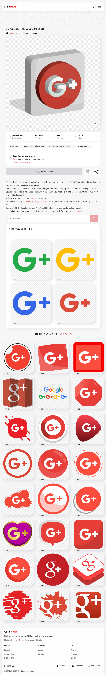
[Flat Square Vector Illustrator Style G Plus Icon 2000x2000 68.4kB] (88, 534)
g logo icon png (84, 146)
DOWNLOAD (46, 172)
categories (78, 211)
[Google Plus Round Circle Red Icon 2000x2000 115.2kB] (53, 499)
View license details (21, 162)
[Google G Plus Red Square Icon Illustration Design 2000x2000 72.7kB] (53, 357)
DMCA (73, 658)
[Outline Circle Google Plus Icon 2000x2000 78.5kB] (18, 463)
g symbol (14, 146)
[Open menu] (99, 6)
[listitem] (62, 666)
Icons (82, 135)
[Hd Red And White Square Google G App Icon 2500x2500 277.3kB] (88, 605)
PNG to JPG (9, 658)
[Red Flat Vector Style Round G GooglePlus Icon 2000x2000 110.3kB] (18, 570)
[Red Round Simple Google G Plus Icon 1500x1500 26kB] (53, 570)
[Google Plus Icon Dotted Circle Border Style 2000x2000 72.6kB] (88, 463)
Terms (73, 650)
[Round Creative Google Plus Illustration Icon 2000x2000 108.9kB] (53, 463)
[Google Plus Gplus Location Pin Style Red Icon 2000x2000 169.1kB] (53, 534)
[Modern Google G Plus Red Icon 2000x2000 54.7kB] (88, 428)
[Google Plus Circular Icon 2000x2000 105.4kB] (88, 499)
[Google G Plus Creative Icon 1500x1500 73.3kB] (53, 605)
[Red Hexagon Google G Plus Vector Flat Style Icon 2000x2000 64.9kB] (88, 393)
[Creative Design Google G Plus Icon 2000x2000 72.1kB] (18, 428)
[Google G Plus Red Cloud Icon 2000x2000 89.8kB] (18, 499)
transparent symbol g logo (33, 146)
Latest (7, 650)
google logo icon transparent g (61, 146)
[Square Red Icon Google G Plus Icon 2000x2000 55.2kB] (88, 357)
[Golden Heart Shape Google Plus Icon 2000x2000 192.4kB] (18, 534)
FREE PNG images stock (36, 201)
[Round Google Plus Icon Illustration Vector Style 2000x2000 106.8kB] (53, 428)
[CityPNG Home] (10, 6)
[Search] (93, 6)
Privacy (74, 654)
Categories (9, 654)
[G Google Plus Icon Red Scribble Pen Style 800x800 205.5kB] (18, 605)
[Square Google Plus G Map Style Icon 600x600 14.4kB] (18, 393)
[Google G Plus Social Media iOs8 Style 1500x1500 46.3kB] (88, 570)
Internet (34, 198)
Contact (40, 654)
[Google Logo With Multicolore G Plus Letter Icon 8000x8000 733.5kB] (53, 393)
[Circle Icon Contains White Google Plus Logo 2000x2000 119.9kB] (18, 357)
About (40, 650)
